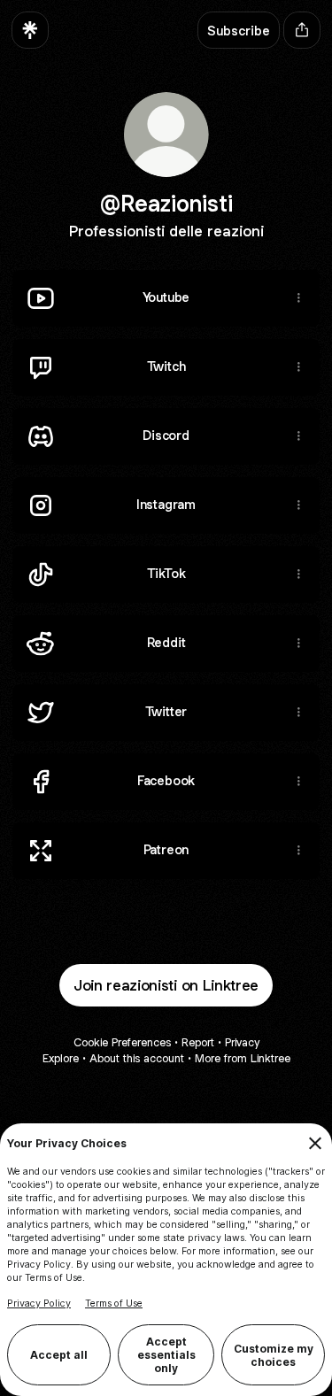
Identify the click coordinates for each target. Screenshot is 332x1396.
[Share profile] (302, 30)
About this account (136, 1058)
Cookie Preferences (122, 1042)
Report (197, 1042)
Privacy (242, 1042)
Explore (60, 1058)
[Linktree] (30, 30)
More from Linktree (242, 1058)
